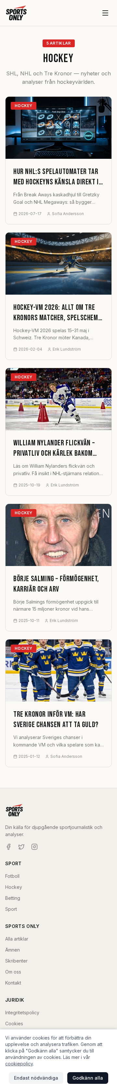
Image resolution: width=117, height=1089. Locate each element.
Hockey (13, 887)
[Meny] (105, 12)
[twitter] (21, 847)
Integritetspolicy (22, 1012)
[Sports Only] (16, 13)
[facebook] (8, 847)
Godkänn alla (87, 1078)
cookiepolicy (19, 1063)
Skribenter (16, 961)
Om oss (13, 972)
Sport (11, 909)
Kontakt (13, 983)
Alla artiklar (16, 939)
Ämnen (12, 950)
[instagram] (34, 847)
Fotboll (12, 876)
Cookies (14, 1023)
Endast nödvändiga (36, 1078)
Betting (12, 898)
